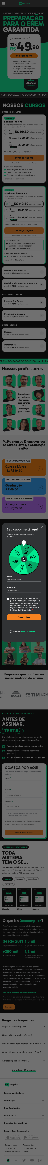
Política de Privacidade (20, 610)
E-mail (10, 576)
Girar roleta (24, 617)
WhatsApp (12, 587)
